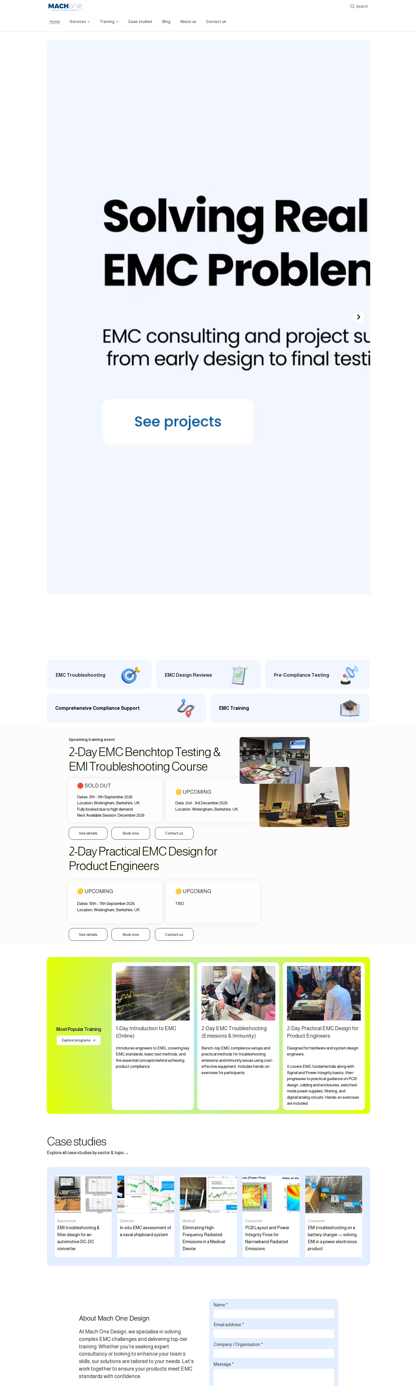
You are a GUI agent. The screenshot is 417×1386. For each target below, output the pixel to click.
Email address (229, 1324)
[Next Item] (359, 317)
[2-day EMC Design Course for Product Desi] (324, 1036)
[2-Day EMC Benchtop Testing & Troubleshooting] (238, 1036)
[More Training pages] (117, 22)
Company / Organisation (238, 1344)
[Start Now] (208, 674)
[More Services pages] (89, 22)
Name (221, 1305)
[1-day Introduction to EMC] (153, 1036)
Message (224, 1364)
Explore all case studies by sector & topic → (88, 1152)
